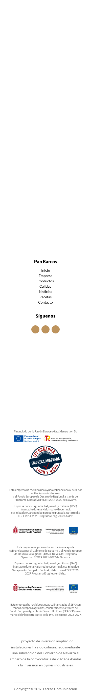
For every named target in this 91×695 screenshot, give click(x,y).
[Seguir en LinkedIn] (53, 8)
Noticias (48, 128)
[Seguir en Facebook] (45, 8)
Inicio (45, 270)
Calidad (45, 286)
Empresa (45, 275)
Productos (45, 281)
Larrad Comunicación (59, 689)
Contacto (45, 302)
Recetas (45, 297)
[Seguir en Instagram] (38, 8)
